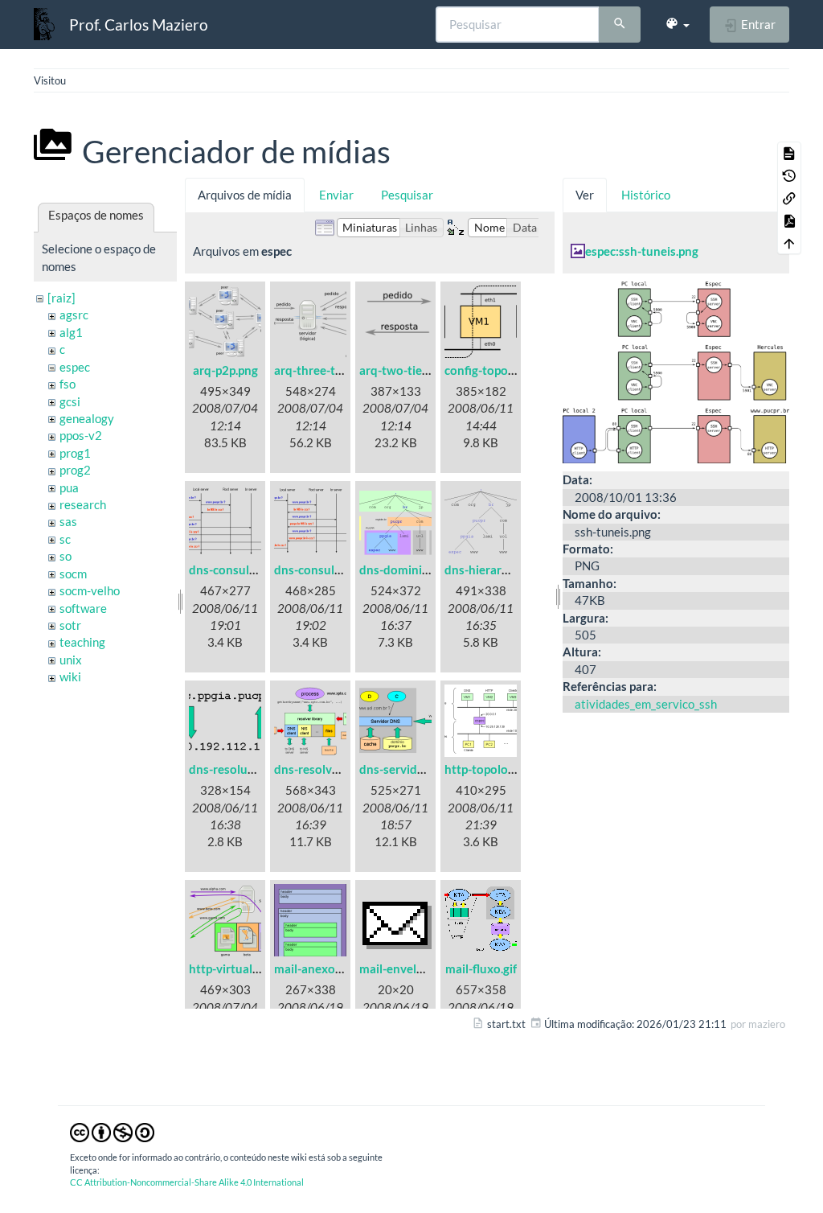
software (83, 608)
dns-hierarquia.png (496, 569)
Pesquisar (407, 194)
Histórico (645, 194)
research (82, 504)
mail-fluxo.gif (481, 968)
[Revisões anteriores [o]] (789, 175)
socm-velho (89, 590)
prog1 (75, 453)
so (65, 556)
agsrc (73, 314)
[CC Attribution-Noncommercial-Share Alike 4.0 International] (112, 1131)
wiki (70, 676)
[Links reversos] (789, 197)
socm (73, 573)
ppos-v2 (80, 435)
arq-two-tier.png (403, 370)
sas (68, 521)
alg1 (71, 332)
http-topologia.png (495, 769)
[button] (677, 24)
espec (74, 367)
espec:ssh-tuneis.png (641, 251)
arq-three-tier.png (322, 370)
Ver (584, 194)
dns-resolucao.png (239, 769)
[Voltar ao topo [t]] (789, 242)
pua (69, 487)
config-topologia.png (500, 370)
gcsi (69, 401)
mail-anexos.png (318, 968)
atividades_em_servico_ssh (646, 704)
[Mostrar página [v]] (789, 152)
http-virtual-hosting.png (255, 968)
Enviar (336, 194)
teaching (82, 642)
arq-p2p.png (225, 370)
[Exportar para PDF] (789, 220)
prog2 (75, 470)
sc (65, 539)
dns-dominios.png (408, 569)
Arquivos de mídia (245, 194)
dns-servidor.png (405, 769)
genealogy (86, 418)
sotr (70, 625)
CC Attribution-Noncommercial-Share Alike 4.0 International (187, 1182)
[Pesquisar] (620, 24)
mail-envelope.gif (405, 968)
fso (67, 383)
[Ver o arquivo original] (676, 371)
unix (70, 659)
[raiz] (61, 297)
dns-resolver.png (319, 769)
